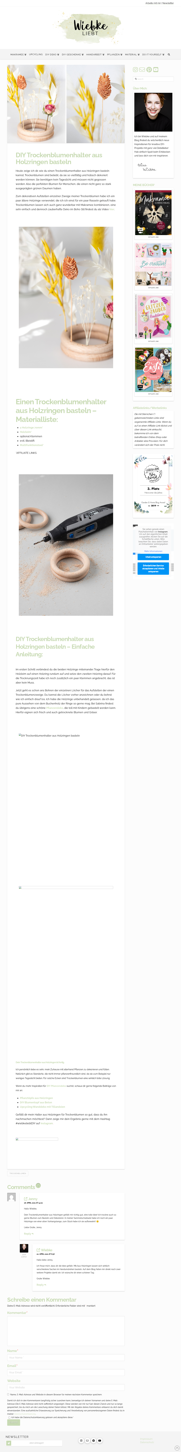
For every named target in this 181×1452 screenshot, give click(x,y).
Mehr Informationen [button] (153, 551)
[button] (34, 1443)
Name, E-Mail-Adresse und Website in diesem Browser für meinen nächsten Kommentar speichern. (56, 1394)
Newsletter (168, 3)
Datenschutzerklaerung (25, 1414)
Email (12, 1366)
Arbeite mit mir (153, 3)
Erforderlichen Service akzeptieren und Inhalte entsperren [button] (153, 568)
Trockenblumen (17, 1173)
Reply (28, 1233)
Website (13, 1381)
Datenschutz (147, 1442)
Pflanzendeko (54, 707)
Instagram (47, 1123)
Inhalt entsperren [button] (153, 557)
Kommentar (17, 1313)
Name (12, 1351)
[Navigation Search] (169, 54)
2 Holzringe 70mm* (31, 427)
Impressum (146, 1438)
